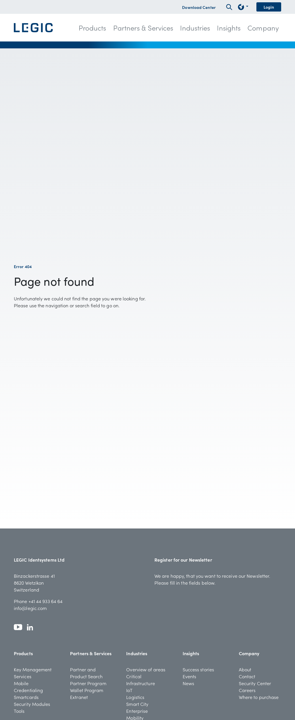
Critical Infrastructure (140, 679)
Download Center (199, 7)
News (188, 683)
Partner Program (88, 683)
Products (23, 653)
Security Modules (32, 704)
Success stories (198, 669)
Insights (191, 653)
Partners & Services (90, 653)
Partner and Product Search (86, 672)
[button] (92, 27)
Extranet (79, 697)
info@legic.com (30, 608)
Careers (247, 690)
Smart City (137, 704)
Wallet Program (86, 690)
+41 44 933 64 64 (46, 601)
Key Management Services (33, 672)
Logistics (135, 697)
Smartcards (26, 697)
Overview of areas (145, 669)
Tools (19, 711)
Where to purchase (259, 697)
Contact (247, 676)
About (245, 669)
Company (249, 653)
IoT (129, 690)
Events (189, 676)
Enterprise (137, 711)
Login (269, 7)
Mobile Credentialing (28, 686)
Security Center (255, 683)
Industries (136, 653)
